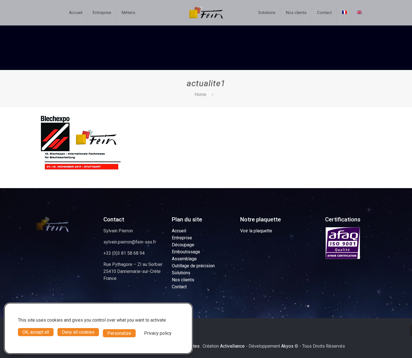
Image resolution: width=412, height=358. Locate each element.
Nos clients (183, 279)
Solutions (181, 272)
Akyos (287, 346)
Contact (179, 286)
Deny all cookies (78, 332)
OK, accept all (35, 332)
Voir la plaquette (256, 230)
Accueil (179, 230)
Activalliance (232, 346)
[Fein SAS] (206, 12)
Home (200, 94)
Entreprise (182, 237)
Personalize (119, 333)
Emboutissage (186, 251)
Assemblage (184, 258)
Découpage (183, 244)
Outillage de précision (193, 265)
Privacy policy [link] (158, 333)
